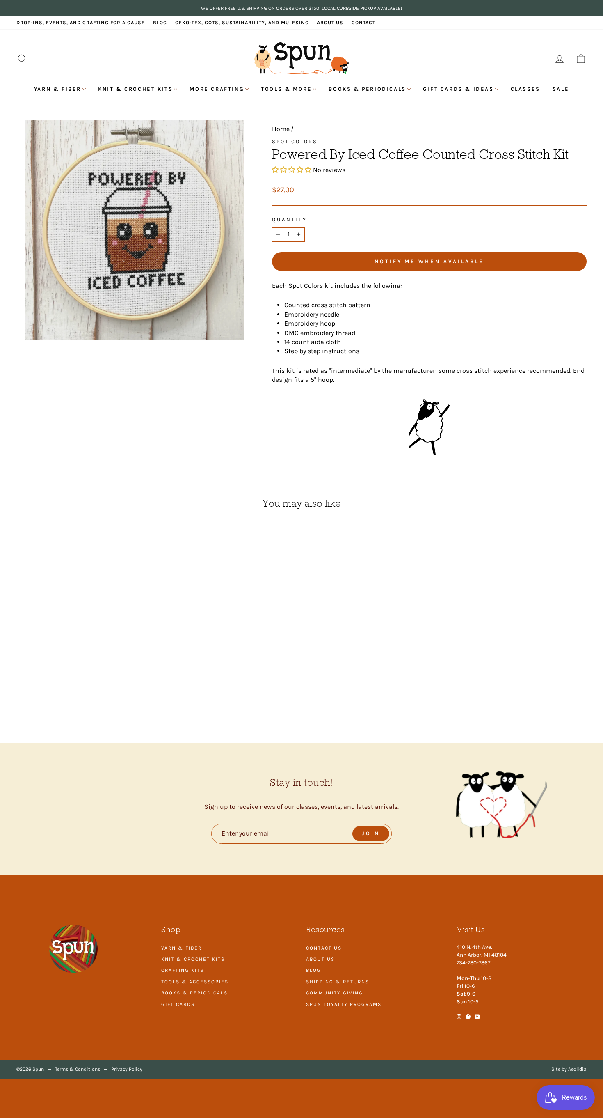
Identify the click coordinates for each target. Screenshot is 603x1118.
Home (281, 129)
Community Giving (334, 993)
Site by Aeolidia (569, 1069)
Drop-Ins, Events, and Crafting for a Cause (80, 22)
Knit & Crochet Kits (135, 89)
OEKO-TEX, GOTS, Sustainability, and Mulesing (242, 22)
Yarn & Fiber (57, 89)
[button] (292, 170)
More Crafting (217, 89)
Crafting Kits (182, 970)
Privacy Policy (126, 1069)
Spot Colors (294, 141)
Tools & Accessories (194, 982)
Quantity (289, 219)
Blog (160, 22)
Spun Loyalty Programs (343, 1004)
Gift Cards (178, 1004)
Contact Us (324, 948)
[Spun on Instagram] (459, 1016)
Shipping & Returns (337, 982)
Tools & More (286, 89)
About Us (330, 22)
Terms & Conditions (77, 1069)
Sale (561, 89)
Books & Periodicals (367, 89)
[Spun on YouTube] (477, 1016)
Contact (363, 22)
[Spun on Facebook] (468, 1016)
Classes (525, 89)
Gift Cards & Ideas (458, 89)
